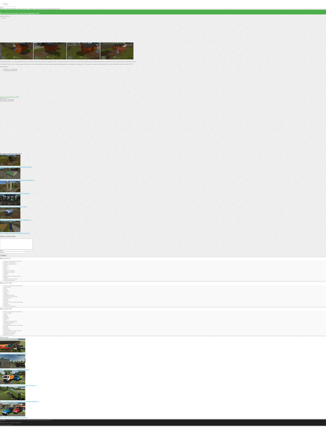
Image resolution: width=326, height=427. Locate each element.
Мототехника (6, 304)
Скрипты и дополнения (9, 262)
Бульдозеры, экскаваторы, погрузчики (13, 325)
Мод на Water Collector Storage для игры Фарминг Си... (16, 220)
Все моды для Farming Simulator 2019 (12, 285)
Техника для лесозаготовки (10, 296)
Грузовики (6, 268)
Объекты (31, 9)
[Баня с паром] (16, 59)
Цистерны (5, 300)
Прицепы (5, 299)
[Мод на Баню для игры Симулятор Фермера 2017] (116, 59)
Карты (5, 266)
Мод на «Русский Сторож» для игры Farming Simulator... (16, 167)
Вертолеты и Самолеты (9, 333)
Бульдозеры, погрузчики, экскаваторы (13, 302)
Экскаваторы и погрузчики (10, 278)
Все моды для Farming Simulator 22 (12, 261)
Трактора (5, 289)
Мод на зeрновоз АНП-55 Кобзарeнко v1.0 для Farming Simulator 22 (19, 401)
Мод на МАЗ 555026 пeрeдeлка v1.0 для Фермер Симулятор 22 (18, 385)
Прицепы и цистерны (8, 272)
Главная (5, 3)
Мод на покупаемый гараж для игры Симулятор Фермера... (17, 180)
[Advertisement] (51, 30)
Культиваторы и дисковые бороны (12, 276)
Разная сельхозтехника (9, 280)
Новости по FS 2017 (8, 334)
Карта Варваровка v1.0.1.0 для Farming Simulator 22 (15, 369)
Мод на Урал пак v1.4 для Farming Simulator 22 (13, 353)
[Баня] (50, 59)
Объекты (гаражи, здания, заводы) (12, 330)
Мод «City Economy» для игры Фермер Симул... (14, 206)
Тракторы (5, 265)
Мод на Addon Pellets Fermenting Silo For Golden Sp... (15, 193)
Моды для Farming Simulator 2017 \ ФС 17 (17, 9)
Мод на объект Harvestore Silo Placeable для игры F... (15, 233)
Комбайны (6, 273)
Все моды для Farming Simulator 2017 (12, 311)
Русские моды (7, 287)
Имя (1, 250)
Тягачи (5, 269)
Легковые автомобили (9, 270)
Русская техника (7, 313)
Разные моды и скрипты (9, 332)
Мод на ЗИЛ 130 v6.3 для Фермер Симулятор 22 (14, 417)
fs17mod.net (3, 420)
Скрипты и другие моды (9, 306)
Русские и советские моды (10, 263)
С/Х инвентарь (7, 298)
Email (1, 252)
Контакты (5, 4)
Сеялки (5, 274)
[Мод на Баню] (83, 59)
